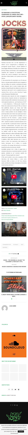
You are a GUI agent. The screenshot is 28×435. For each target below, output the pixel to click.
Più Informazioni (14, 433)
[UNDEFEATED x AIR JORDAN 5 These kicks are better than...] (5, 376)
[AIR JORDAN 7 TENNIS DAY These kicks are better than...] (14, 368)
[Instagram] (12, 405)
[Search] (26, 3)
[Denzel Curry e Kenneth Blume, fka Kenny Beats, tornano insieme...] (22, 376)
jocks (22, 244)
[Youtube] (14, 405)
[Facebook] (10, 405)
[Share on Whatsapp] (16, 254)
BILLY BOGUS (7, 210)
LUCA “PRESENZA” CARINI (11, 208)
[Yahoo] (17, 405)
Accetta (21, 431)
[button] (3, 287)
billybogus (15, 244)
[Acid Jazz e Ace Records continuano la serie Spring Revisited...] (14, 376)
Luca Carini (12, 306)
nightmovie (5, 247)
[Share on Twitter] (13, 254)
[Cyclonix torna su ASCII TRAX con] (5, 368)
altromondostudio (7, 244)
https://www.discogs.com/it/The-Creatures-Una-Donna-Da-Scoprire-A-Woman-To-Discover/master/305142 (13, 218)
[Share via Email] (18, 254)
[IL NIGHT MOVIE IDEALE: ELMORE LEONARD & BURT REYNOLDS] (14, 284)
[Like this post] (10, 254)
